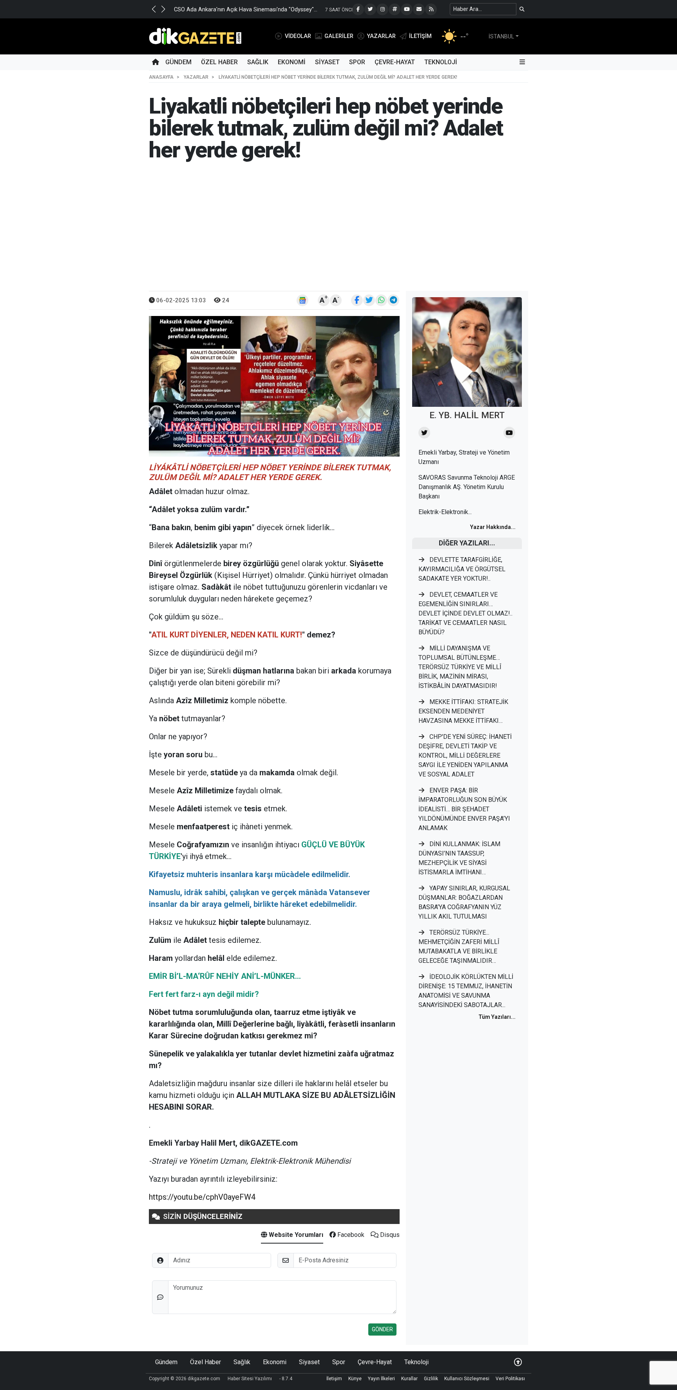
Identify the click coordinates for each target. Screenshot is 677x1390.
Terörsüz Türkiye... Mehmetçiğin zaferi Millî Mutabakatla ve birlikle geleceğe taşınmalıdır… (459, 946)
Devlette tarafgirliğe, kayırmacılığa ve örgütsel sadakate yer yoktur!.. (461, 569)
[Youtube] (407, 9)
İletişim (334, 1378)
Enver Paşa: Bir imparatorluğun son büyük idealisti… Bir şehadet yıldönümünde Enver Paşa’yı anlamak (464, 809)
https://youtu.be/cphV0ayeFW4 (202, 1197)
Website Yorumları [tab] (295, 1234)
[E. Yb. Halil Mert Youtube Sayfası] (509, 433)
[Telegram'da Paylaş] (393, 300)
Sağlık (257, 62)
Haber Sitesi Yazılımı (250, 1378)
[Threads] (394, 9)
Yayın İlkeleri (381, 1378)
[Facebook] (358, 9)
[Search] (522, 9)
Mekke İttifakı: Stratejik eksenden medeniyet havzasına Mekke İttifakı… (463, 711)
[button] (153, 9)
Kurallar (409, 1378)
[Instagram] (382, 9)
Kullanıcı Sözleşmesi (466, 1378)
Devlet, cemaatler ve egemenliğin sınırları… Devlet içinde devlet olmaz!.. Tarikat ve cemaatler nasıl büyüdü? (465, 613)
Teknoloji (440, 62)
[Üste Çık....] (518, 1362)
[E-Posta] (419, 9)
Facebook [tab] (350, 1234)
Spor (357, 62)
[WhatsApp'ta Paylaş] (381, 300)
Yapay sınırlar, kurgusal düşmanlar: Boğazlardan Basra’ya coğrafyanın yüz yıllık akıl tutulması (464, 902)
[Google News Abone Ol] (302, 300)
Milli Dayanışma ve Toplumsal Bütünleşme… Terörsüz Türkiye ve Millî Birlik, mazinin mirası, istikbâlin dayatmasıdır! (459, 667)
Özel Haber (219, 62)
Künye (355, 1378)
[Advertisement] (338, 232)
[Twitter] (370, 9)
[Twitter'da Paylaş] (369, 300)
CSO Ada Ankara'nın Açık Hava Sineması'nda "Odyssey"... (245, 9)
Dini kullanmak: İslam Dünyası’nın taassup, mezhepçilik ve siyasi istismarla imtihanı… (459, 858)
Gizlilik (431, 1378)
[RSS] (431, 9)
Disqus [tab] (389, 1234)
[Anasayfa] (155, 62)
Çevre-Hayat (395, 62)
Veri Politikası (510, 1378)
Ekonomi (292, 62)
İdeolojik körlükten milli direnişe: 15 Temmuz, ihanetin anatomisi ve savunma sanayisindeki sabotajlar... (465, 991)
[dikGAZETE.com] (195, 36)
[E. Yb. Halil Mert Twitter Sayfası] (424, 433)
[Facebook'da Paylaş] (357, 300)
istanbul (501, 36)
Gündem (178, 62)
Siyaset (327, 62)
